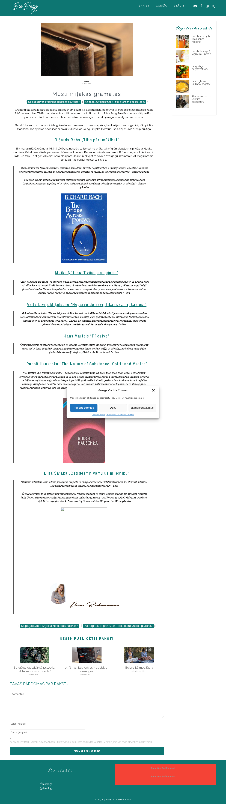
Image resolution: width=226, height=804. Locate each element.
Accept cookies (84, 407)
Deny (113, 407)
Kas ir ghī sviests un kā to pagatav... (202, 82)
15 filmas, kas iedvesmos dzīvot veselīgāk (86, 669)
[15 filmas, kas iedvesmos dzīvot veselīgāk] (86, 655)
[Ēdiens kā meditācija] (139, 655)
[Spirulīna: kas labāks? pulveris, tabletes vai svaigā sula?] (34, 655)
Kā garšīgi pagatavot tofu (200, 67)
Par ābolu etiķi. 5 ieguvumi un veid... (202, 52)
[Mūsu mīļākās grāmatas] (87, 49)
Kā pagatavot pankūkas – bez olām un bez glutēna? (115, 101)
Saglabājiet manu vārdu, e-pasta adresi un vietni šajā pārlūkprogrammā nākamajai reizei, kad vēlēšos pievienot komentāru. (81, 742)
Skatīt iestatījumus (142, 407)
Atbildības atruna (123, 799)
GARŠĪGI (162, 5)
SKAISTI (145, 5)
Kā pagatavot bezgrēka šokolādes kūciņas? (54, 101)
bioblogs (47, 784)
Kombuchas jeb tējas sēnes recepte (201, 39)
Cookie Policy (98, 415)
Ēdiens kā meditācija (139, 667)
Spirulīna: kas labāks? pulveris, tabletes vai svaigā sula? (34, 669)
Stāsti (86, 82)
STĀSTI (179, 5)
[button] (154, 390)
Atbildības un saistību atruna (120, 415)
